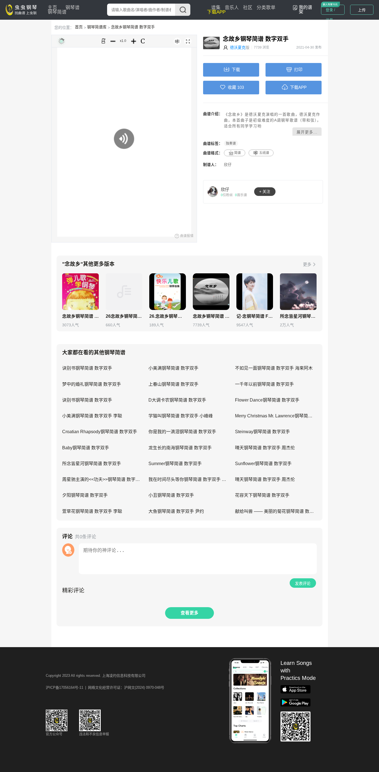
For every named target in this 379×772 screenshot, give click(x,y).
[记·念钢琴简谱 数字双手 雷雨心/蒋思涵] (254, 291)
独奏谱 (231, 143)
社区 (247, 7)
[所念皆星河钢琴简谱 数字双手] (298, 291)
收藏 (232, 87)
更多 (307, 264)
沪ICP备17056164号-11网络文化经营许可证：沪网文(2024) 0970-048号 (105, 687)
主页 (52, 7)
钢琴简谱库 (97, 27)
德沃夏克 (238, 47)
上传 (362, 10)
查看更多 (189, 612)
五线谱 (264, 153)
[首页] (22, 9)
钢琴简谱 (57, 12)
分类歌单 (266, 7)
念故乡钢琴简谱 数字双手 (133, 27)
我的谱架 (305, 9)
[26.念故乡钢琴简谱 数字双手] (167, 291)
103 (240, 87)
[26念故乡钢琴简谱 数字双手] (124, 291)
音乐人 (232, 7)
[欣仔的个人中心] (213, 191)
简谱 (237, 153)
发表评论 (302, 583)
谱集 (216, 7)
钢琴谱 (72, 7)
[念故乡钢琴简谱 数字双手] (80, 291)
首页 (79, 27)
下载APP (216, 12)
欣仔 (228, 165)
